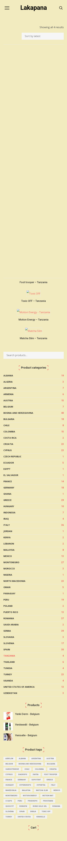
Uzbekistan (10, 693)
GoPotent (36, 780)
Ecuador (8, 462)
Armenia (8, 394)
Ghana (7, 493)
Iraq (6, 518)
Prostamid (48, 801)
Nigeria (7, 574)
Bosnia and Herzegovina (18, 412)
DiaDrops (22, 774)
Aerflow (9, 759)
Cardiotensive (12, 769)
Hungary (8, 506)
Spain (6, 649)
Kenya (7, 537)
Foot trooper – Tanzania (33, 282)
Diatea (35, 774)
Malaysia (8, 549)
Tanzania (9, 655)
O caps (8, 801)
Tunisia (7, 668)
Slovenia (8, 643)
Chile (6, 425)
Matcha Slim (42, 790)
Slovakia (8, 637)
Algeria (8, 381)
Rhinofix (23, 806)
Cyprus (7, 450)
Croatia (8, 444)
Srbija (33, 811)
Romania (8, 618)
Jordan (7, 531)
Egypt (6, 468)
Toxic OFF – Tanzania (33, 300)
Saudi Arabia (11, 624)
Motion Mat (47, 796)
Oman (6, 587)
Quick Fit (9, 806)
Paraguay (9, 593)
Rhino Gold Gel (40, 806)
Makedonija (10, 790)
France (7, 481)
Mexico (7, 556)
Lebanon (8, 543)
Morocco (9, 568)
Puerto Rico (10, 612)
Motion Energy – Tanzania (33, 319)
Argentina (9, 387)
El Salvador (10, 475)
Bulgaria (8, 419)
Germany (8, 487)
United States (24, 817)
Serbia (7, 630)
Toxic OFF (46, 811)
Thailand (9, 661)
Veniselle (40, 817)
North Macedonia (14, 581)
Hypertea (41, 785)
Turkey (7, 674)
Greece (7, 500)
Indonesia (9, 512)
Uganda (8, 680)
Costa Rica (10, 437)
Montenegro (11, 562)
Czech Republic (12, 456)
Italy (6, 524)
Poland (8, 605)
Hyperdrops (25, 785)
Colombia (9, 431)
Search (60, 355)
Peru (6, 599)
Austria (8, 400)
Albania (8, 375)
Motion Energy (30, 796)
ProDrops (32, 801)
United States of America (19, 686)
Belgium (8, 406)
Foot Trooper (50, 774)
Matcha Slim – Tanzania (33, 338)
